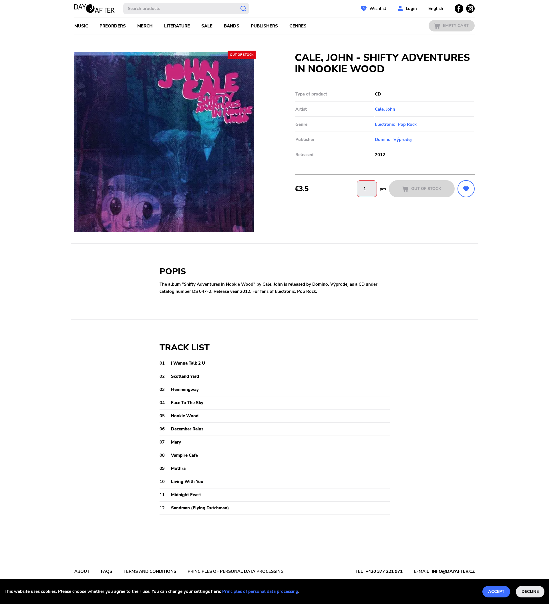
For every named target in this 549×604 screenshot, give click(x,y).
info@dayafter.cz (453, 571)
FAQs (106, 571)
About (81, 571)
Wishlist (377, 8)
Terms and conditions (150, 571)
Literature (177, 26)
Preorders (113, 26)
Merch (145, 26)
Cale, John (385, 109)
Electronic (385, 124)
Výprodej (402, 139)
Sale (206, 26)
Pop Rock (407, 124)
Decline (530, 591)
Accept (496, 591)
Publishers (264, 26)
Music (81, 26)
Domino (383, 139)
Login (411, 8)
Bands (231, 26)
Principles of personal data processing (260, 591)
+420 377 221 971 (384, 571)
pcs (383, 189)
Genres (298, 26)
